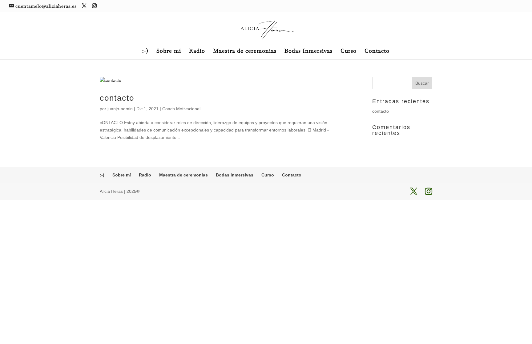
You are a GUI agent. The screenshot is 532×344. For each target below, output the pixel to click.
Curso (349, 51)
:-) (145, 51)
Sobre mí (168, 51)
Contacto (377, 51)
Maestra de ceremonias (244, 51)
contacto (117, 98)
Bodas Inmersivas (308, 51)
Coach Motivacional (181, 108)
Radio (197, 51)
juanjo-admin (120, 108)
